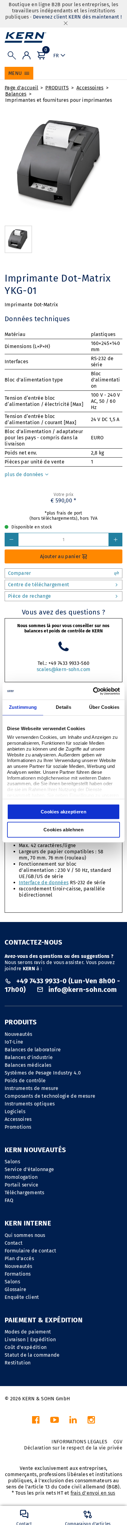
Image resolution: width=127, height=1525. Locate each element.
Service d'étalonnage (29, 1169)
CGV (117, 1442)
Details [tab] (63, 707)
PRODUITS (57, 88)
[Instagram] (91, 1421)
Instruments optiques (30, 1104)
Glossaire (15, 1289)
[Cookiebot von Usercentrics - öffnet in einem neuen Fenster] (93, 691)
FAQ (9, 1200)
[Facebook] (35, 1421)
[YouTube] (54, 1421)
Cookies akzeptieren (63, 811)
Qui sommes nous (25, 1235)
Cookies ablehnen (63, 829)
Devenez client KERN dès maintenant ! (77, 17)
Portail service (22, 1185)
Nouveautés (18, 1034)
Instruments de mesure (32, 1088)
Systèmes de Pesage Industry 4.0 (43, 1073)
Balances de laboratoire (33, 1050)
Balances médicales (28, 1065)
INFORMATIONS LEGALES (79, 1442)
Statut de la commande (32, 1355)
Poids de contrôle (25, 1080)
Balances (16, 94)
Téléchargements (24, 1192)
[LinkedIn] (73, 1421)
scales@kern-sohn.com (63, 669)
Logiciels (15, 1111)
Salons (12, 1162)
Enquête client (22, 1297)
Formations (18, 1274)
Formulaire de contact (30, 1251)
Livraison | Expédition (30, 1339)
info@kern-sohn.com (82, 989)
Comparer (19, 573)
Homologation (21, 1177)
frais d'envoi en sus (93, 1493)
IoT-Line (14, 1042)
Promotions (18, 1127)
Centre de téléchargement (38, 585)
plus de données (24, 474)
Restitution (18, 1363)
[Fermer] (65, 23)
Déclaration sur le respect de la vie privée (73, 1448)
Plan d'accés (19, 1258)
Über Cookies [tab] (104, 707)
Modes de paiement (28, 1332)
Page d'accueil (21, 88)
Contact (14, 1243)
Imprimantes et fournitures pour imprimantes (58, 100)
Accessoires (90, 88)
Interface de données (43, 882)
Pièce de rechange (29, 596)
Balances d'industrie (29, 1057)
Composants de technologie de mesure (50, 1096)
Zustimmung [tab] (23, 707)
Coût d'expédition (26, 1347)
